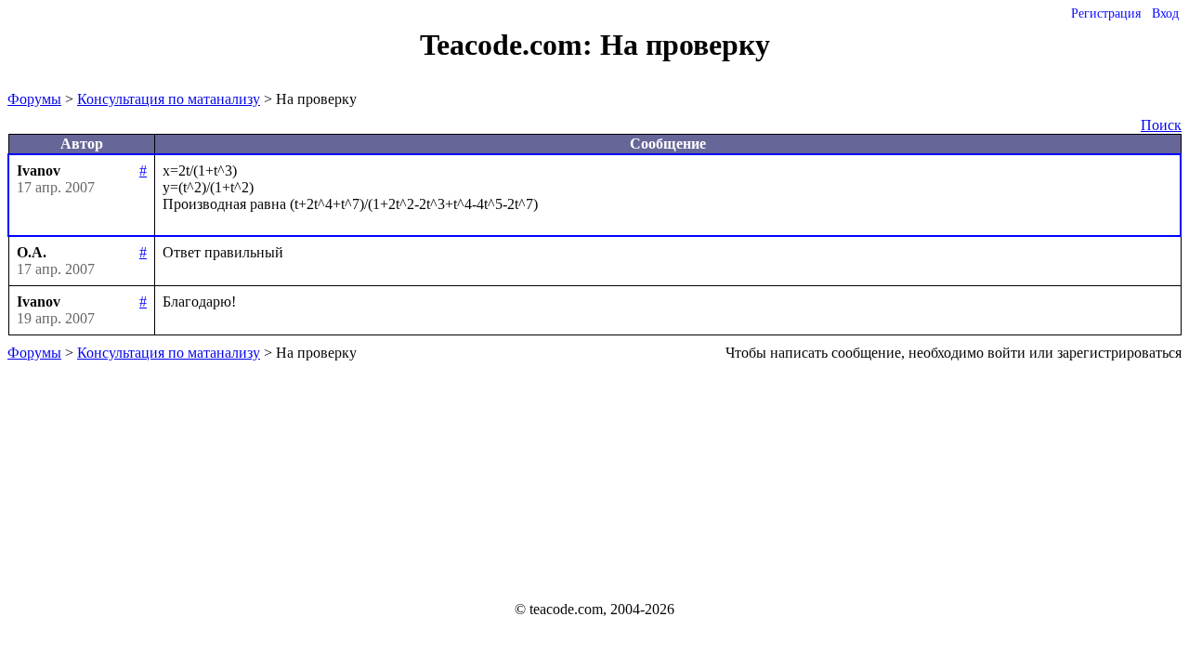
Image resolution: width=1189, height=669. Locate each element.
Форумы (34, 99)
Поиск (1161, 125)
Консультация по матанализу (168, 99)
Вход (1165, 13)
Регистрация (1106, 13)
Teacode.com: (510, 44)
